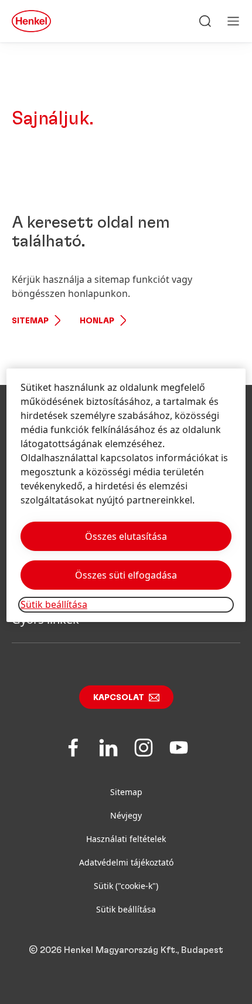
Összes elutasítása (126, 536)
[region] (126, 495)
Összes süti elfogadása (126, 575)
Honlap (97, 321)
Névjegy (126, 815)
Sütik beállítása (126, 909)
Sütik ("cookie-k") (126, 885)
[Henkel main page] (31, 21)
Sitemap (30, 321)
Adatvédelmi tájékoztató (126, 862)
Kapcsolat (118, 698)
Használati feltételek (126, 838)
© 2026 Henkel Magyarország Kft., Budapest (126, 950)
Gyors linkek (45, 619)
